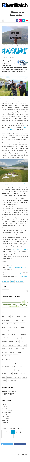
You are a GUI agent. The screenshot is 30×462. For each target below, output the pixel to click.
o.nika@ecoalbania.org (15, 273)
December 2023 (6, 412)
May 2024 (4, 422)
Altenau (16, 323)
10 (17, 432)
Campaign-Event (15, 363)
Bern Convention (6, 355)
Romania (4, 341)
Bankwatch (5, 338)
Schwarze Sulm (16, 320)
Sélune (19, 345)
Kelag (10, 373)
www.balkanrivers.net (8, 263)
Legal (3, 370)
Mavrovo (9, 323)
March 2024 (5, 418)
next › (4, 436)
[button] (7, 444)
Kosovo (16, 373)
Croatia (4, 348)
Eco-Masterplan (6, 359)
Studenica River (12, 380)
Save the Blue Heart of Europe (20, 249)
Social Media (5, 363)
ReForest (9, 377)
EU (23, 320)
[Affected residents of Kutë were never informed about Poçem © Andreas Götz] (15, 35)
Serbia (15, 355)
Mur (13, 316)
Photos (17, 348)
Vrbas (17, 341)
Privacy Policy (20, 454)
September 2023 (6, 410)
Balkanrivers (5, 281)
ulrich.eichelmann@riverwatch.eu (18, 267)
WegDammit (14, 334)
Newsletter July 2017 (7, 395)
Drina (19, 331)
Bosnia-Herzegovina (15, 338)
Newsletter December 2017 (9, 393)
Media (22, 323)
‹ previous (12, 428)
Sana (3, 331)
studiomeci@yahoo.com (22, 276)
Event (22, 348)
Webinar (22, 373)
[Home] (15, 5)
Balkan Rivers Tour (14, 327)
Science (24, 316)
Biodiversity (21, 352)
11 (21, 432)
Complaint (10, 370)
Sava (3, 323)
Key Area (11, 348)
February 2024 (5, 416)
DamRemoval (23, 334)
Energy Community (20, 370)
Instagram (15, 359)
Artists (4, 380)
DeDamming (5, 334)
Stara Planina (5, 366)
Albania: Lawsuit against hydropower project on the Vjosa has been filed (15, 51)
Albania (23, 341)
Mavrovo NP (12, 345)
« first (4, 428)
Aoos (3, 377)
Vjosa (12, 281)
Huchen (4, 373)
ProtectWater (12, 352)
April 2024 (4, 420)
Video (18, 316)
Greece (25, 377)
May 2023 (4, 404)
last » (10, 436)
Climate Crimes (11, 331)
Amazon (4, 327)
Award (20, 366)
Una (25, 345)
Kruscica (4, 352)
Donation (14, 366)
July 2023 (4, 406)
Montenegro (17, 377)
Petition (11, 341)
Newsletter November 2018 (9, 391)
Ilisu (9, 316)
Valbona (4, 345)
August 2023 (5, 408)
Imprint (27, 454)
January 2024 (5, 414)
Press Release (19, 281)
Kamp (22, 327)
